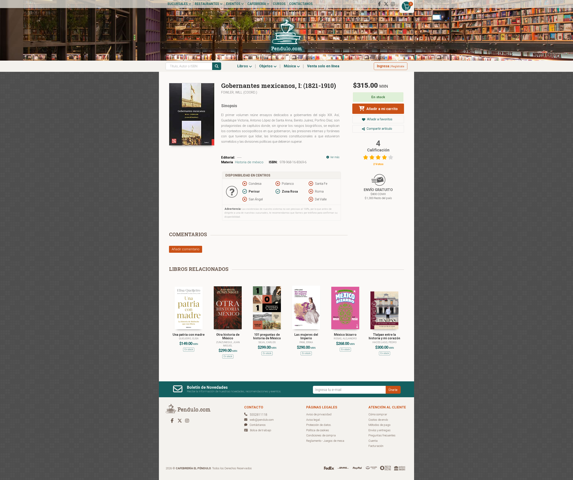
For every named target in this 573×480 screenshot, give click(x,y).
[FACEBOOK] (379, 4)
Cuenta (373, 440)
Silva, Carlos (267, 342)
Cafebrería (257, 4)
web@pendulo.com (262, 419)
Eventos (233, 4)
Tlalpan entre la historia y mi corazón (384, 336)
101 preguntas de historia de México (267, 336)
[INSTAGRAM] (392, 4)
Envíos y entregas (379, 430)
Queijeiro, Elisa (189, 338)
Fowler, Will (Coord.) (239, 92)
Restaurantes (207, 4)
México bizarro (345, 334)
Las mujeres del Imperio (306, 336)
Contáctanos (301, 4)
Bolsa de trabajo (260, 430)
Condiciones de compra (321, 435)
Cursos (279, 4)
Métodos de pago (379, 425)
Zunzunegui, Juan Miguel (228, 344)
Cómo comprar (377, 414)
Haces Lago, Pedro (384, 342)
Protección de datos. (318, 425)
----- (239, 157)
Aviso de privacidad (318, 414)
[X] (386, 4)
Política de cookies (317, 430)
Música (290, 66)
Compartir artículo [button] (379, 128)
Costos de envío (378, 419)
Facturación (375, 446)
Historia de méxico (249, 162)
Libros (243, 66)
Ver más (334, 157)
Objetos (266, 66)
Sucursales (177, 4)
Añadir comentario (185, 249)
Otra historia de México (227, 336)
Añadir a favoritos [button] (379, 119)
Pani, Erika (306, 342)
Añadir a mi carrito (382, 109)
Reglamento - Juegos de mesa (325, 440)
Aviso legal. (313, 419)
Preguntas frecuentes (382, 435)
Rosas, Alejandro (345, 338)
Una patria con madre (189, 334)
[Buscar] (216, 66)
